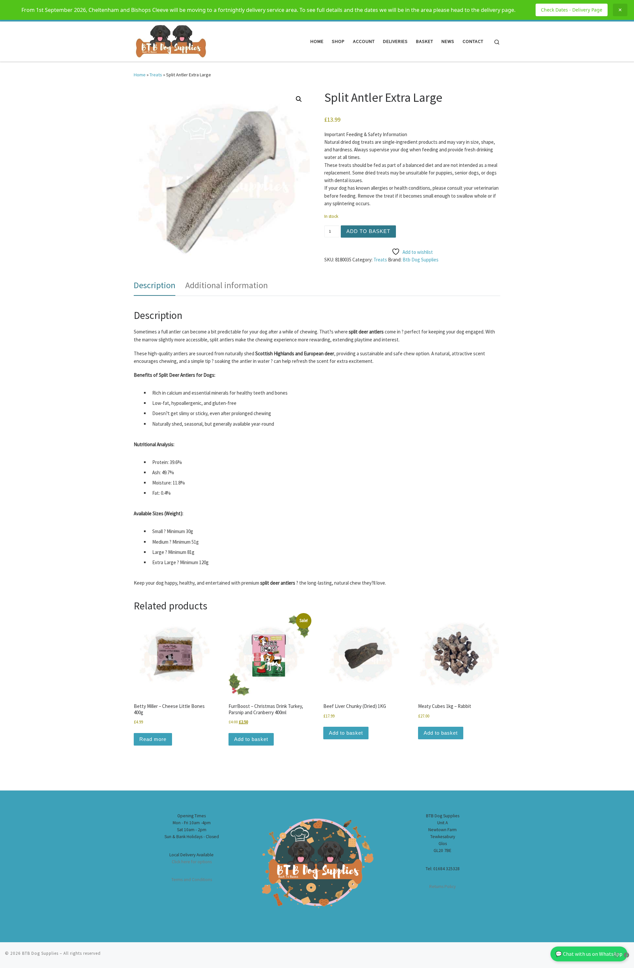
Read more (152, 739)
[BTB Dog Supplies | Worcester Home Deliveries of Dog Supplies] (170, 40)
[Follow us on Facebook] (626, 955)
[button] (299, 99)
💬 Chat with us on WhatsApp (588, 953)
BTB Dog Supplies (40, 953)
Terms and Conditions (191, 879)
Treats (156, 75)
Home (140, 75)
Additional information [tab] (226, 285)
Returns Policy (442, 886)
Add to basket (368, 231)
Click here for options (192, 862)
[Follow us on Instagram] (616, 955)
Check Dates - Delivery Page (571, 10)
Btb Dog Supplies (421, 259)
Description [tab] (154, 285)
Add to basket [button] (251, 739)
